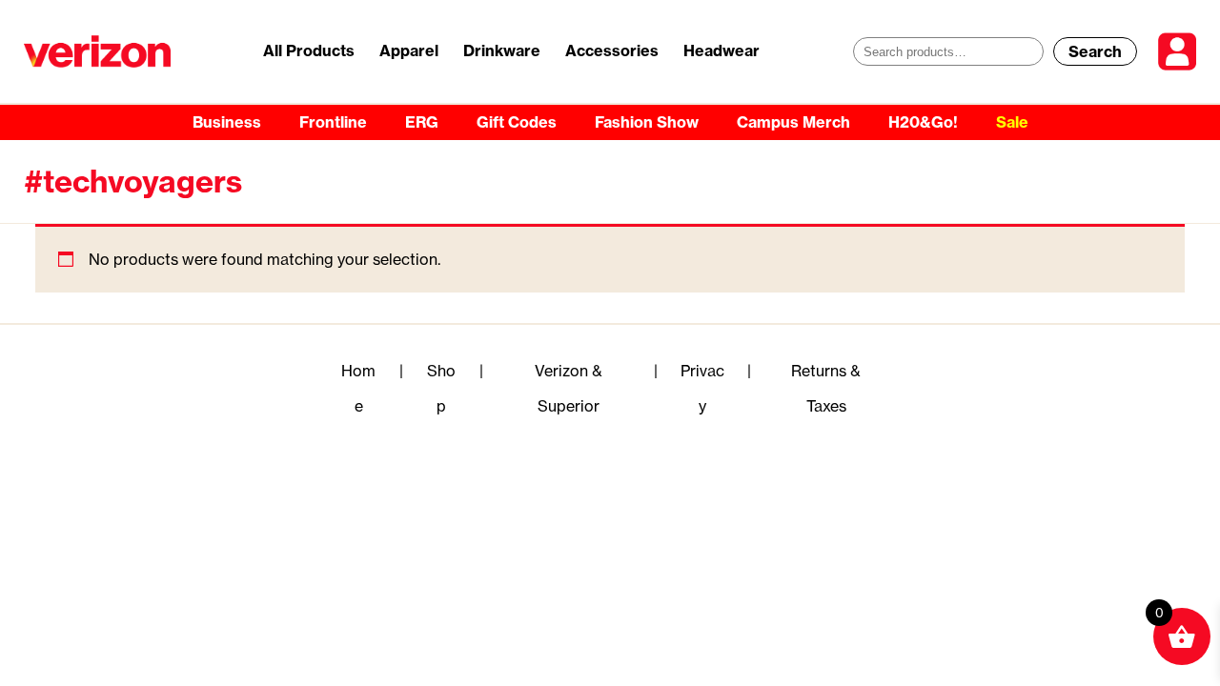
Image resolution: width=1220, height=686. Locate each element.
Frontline (333, 121)
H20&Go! (923, 121)
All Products (309, 50)
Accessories (612, 50)
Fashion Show (647, 121)
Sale (1012, 121)
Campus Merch (793, 121)
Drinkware (501, 50)
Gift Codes (517, 121)
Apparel (408, 50)
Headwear (721, 50)
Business (227, 121)
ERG (421, 121)
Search (1095, 51)
